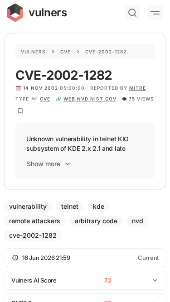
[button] (85, 257)
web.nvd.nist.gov (90, 98)
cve (45, 98)
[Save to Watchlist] (20, 111)
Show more (43, 164)
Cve (65, 51)
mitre (137, 88)
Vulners (33, 51)
